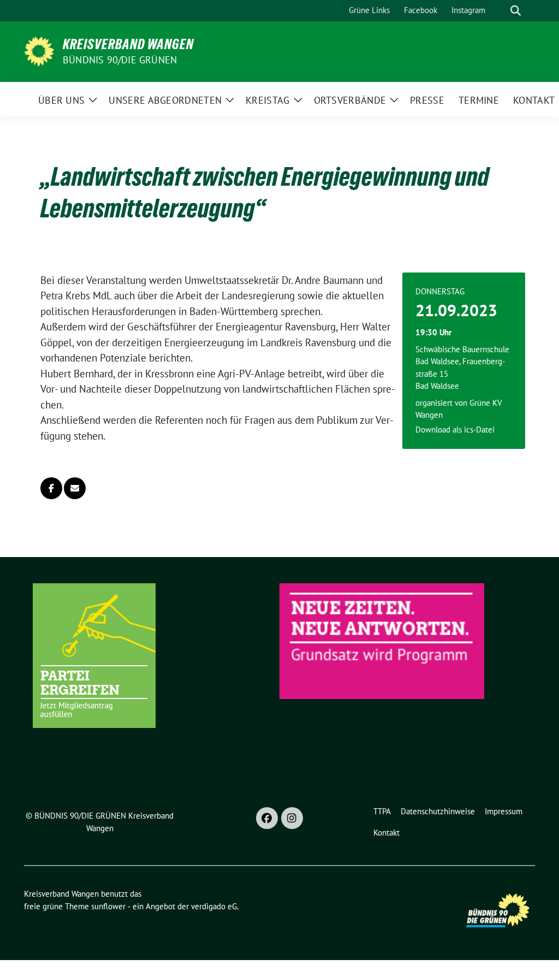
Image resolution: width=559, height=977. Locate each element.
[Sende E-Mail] (75, 488)
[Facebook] (267, 818)
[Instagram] (292, 818)
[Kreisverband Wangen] (39, 50)
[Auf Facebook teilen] (51, 488)
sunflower (108, 906)
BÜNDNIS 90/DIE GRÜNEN (120, 60)
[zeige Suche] (515, 10)
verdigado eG (214, 906)
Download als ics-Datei (455, 429)
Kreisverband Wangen (128, 44)
